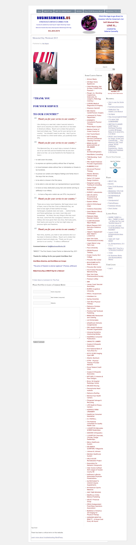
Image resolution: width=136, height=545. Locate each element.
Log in (110, 268)
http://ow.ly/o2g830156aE (117, 117)
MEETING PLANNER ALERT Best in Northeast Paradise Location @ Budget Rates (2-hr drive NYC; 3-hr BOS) (116, 129)
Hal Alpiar (45, 43)
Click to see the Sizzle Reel (116, 103)
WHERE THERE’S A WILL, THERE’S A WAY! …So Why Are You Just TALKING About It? (116, 220)
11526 (110, 253)
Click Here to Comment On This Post (46, 280)
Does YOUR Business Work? (94, 11)
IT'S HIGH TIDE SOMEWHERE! (113, 120)
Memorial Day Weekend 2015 (45, 37)
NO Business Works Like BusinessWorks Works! (115, 257)
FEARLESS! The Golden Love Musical (115, 110)
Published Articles (114, 206)
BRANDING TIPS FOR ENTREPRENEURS (115, 192)
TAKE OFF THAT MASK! (114, 240)
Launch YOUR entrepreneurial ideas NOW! (115, 234)
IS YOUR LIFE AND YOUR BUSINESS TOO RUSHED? (116, 227)
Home (39, 11)
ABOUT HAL (48, 11)
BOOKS (79, 11)
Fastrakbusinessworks (116, 107)
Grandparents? (113, 200)
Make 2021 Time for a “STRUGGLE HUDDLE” (116, 249)
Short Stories (112, 208)
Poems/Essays (113, 203)
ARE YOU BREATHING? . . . (64, 11)
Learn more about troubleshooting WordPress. (47, 537)
